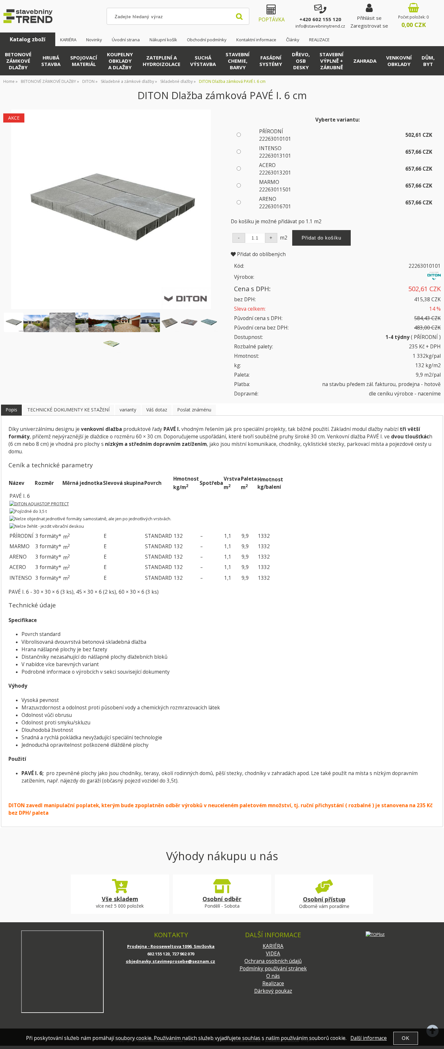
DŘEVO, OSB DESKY (301, 61)
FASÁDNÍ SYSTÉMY (270, 60)
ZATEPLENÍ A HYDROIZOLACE (161, 60)
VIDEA (273, 953)
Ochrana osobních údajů (273, 961)
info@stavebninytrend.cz (320, 26)
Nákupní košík (163, 40)
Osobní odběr (222, 899)
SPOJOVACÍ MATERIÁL (83, 60)
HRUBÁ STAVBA (50, 60)
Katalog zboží (28, 39)
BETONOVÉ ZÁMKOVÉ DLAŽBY (18, 61)
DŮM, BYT (428, 60)
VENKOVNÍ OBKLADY (399, 60)
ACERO (275, 169)
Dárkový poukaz (273, 991)
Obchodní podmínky (207, 40)
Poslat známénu (194, 410)
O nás (273, 976)
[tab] (11, 410)
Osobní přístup (324, 899)
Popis (11, 410)
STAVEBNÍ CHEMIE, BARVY (238, 61)
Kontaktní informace (256, 40)
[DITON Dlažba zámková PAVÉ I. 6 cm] (111, 209)
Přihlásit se (369, 18)
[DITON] (434, 278)
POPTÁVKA (271, 19)
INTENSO (275, 152)
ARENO (275, 203)
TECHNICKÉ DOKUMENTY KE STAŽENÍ (68, 410)
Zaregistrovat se (369, 25)
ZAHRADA (364, 61)
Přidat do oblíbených (261, 254)
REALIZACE (319, 40)
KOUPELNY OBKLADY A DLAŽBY (120, 61)
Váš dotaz (156, 410)
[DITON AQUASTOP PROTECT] (39, 503)
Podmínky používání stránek (273, 968)
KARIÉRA (68, 40)
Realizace (273, 983)
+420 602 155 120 (320, 19)
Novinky (94, 40)
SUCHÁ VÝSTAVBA (203, 60)
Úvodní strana (126, 40)
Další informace (368, 1038)
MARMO (275, 186)
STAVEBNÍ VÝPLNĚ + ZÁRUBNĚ (332, 61)
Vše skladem (120, 899)
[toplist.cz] (375, 934)
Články (292, 40)
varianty (128, 410)
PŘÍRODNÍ (275, 135)
